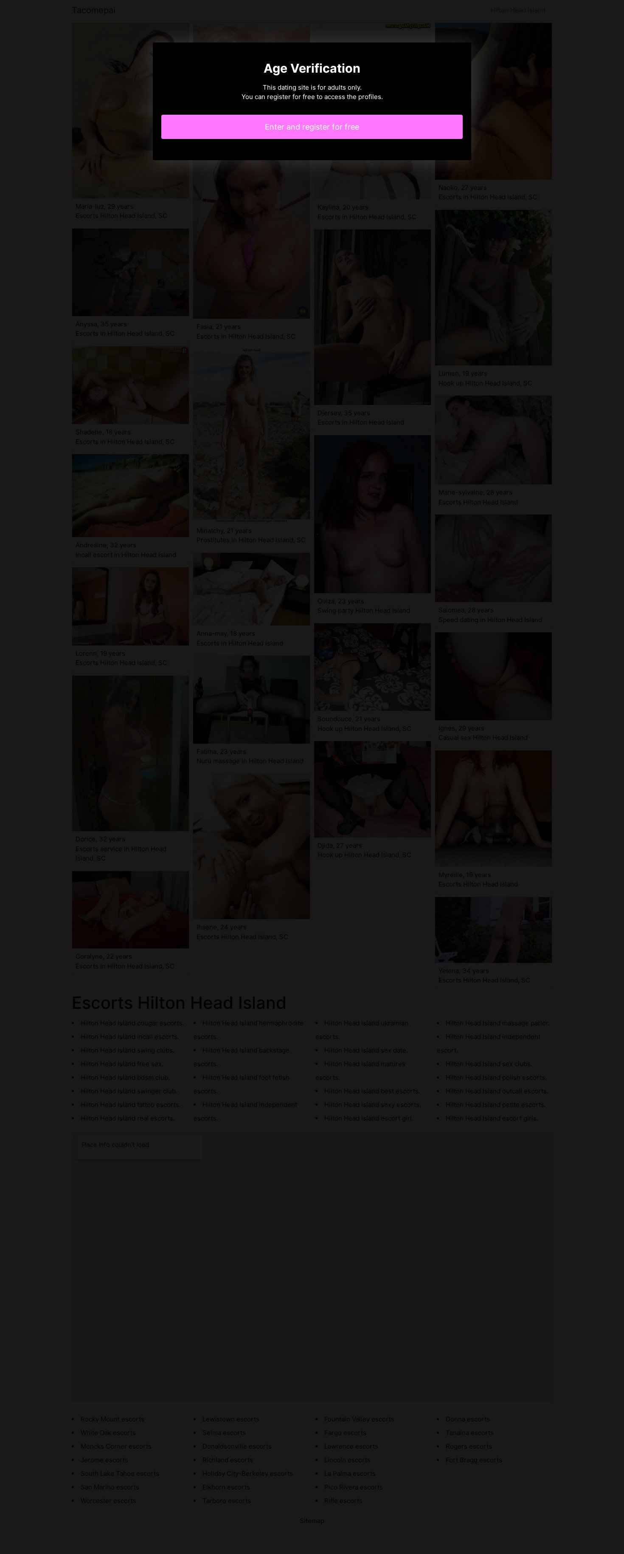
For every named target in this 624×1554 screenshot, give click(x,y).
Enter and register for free (312, 126)
